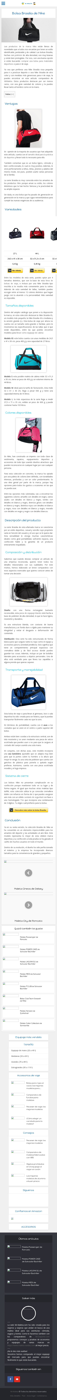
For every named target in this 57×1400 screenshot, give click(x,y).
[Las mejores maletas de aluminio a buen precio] (18, 1178)
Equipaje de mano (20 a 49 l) (23, 1050)
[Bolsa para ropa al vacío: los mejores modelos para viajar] (18, 1085)
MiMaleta (8, 81)
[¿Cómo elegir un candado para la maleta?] (18, 1121)
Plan (23, 1396)
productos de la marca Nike (22, 46)
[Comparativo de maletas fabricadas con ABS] (18, 1154)
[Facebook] (10, 1379)
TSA (22, 800)
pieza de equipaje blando (30, 613)
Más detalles (15, 1396)
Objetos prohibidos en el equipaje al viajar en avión (35, 1167)
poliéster (18, 55)
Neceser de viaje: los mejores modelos (36, 1108)
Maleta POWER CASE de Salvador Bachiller (32, 1260)
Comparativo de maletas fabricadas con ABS (35, 1155)
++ (12, 94)
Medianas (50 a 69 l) (20, 1056)
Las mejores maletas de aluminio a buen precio (35, 1178)
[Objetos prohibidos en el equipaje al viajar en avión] (18, 1166)
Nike (19, 183)
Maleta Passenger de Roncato (32, 1248)
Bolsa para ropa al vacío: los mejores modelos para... (35, 1086)
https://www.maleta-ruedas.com (21, 1345)
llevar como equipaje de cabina (30, 332)
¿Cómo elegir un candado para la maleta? (34, 1121)
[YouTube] (17, 1379)
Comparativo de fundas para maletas (33, 1097)
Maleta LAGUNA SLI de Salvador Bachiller (32, 1272)
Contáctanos (42, 1396)
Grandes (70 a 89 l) (19, 1062)
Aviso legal (31, 1396)
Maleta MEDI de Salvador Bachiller (30, 1283)
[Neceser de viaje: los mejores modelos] (18, 1109)
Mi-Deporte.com (42, 1336)
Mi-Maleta (14, 1391)
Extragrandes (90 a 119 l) (22, 1067)
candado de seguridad (33, 797)
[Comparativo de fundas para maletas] (18, 1097)
